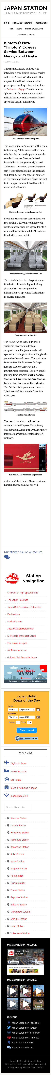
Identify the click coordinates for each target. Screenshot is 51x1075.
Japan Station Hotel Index (20, 628)
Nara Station (16, 875)
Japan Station (25, 8)
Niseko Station (17, 883)
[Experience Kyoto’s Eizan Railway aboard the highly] (12, 991)
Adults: (23, 722)
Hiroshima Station (19, 832)
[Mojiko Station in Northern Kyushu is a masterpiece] (38, 991)
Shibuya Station (18, 904)
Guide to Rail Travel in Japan (22, 657)
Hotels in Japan (18, 771)
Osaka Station (17, 890)
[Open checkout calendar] (38, 717)
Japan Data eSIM (19, 796)
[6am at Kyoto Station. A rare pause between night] (38, 1004)
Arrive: (10, 706)
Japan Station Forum (22, 1047)
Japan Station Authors (23, 1042)
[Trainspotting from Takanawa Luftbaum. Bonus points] (12, 1004)
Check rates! (27, 730)
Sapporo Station (18, 897)
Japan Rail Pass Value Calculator (24, 607)
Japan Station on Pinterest (25, 1037)
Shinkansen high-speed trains (22, 592)
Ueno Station (17, 926)
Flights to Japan (18, 763)
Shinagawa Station (20, 911)
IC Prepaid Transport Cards (21, 636)
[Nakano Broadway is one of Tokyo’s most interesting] (25, 991)
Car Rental (15, 780)
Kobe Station (17, 854)
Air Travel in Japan (16, 650)
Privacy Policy (14, 1067)
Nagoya (22, 89)
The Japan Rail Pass (17, 600)
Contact (39, 1067)
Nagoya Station (18, 868)
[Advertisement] (25, 515)
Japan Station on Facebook (26, 1023)
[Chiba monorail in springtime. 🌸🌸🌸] (25, 1004)
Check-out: (12, 713)
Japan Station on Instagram (26, 1032)
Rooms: (12, 722)
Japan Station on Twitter (24, 1027)
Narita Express (15, 621)
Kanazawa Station (19, 847)
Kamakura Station (19, 839)
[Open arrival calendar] (38, 709)
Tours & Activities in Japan (23, 788)
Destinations (13, 614)
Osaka (10, 89)
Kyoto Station (17, 861)
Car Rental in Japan (17, 643)
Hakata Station (18, 825)
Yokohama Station (19, 933)
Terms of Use (28, 1067)
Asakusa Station (18, 818)
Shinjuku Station (18, 919)
